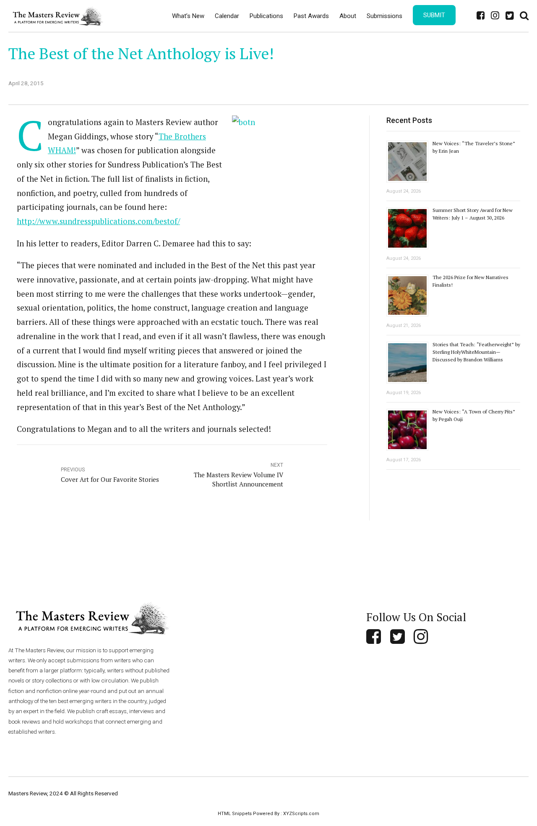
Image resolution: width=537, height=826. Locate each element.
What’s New (188, 16)
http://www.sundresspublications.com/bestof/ (98, 221)
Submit (434, 15)
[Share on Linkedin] (413, 82)
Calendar (227, 16)
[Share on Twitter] (397, 82)
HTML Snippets (235, 813)
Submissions (384, 16)
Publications (266, 16)
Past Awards (311, 16)
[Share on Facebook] (379, 82)
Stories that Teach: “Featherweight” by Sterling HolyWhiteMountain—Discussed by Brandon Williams (476, 352)
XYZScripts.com (301, 813)
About (347, 16)
